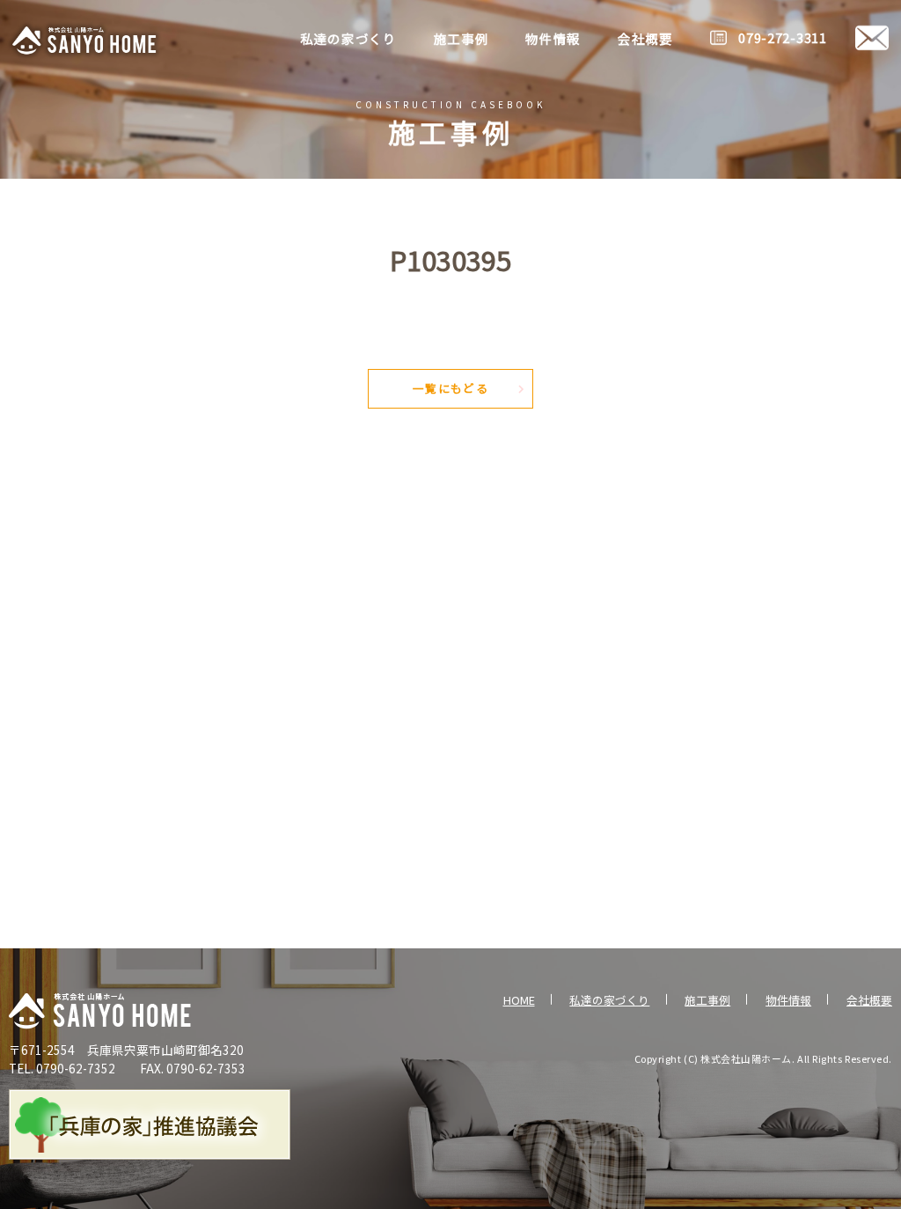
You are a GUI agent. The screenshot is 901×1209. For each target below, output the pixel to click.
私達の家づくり (609, 1000)
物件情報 (788, 1000)
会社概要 (869, 1000)
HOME (519, 1000)
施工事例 (707, 1000)
